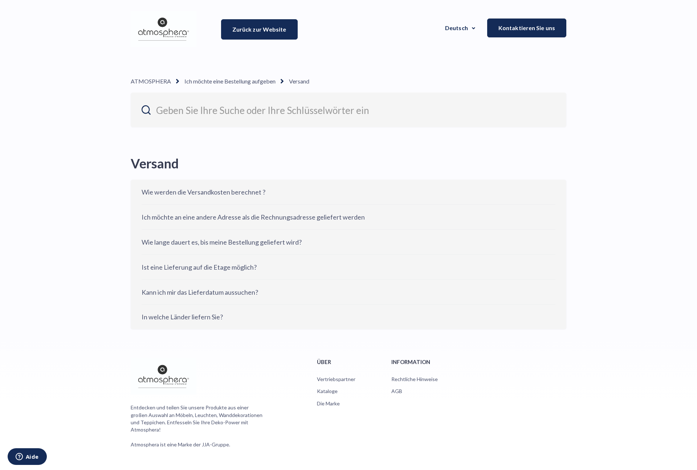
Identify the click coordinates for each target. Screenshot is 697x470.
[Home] (163, 29)
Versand (299, 81)
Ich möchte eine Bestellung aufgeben (230, 81)
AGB (396, 391)
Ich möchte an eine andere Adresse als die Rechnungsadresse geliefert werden (253, 217)
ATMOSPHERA (151, 81)
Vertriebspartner (336, 379)
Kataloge (327, 391)
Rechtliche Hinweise (414, 379)
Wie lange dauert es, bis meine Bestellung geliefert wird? (222, 242)
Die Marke (328, 403)
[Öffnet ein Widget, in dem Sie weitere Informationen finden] (27, 457)
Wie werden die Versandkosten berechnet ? (203, 192)
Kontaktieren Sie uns (526, 27)
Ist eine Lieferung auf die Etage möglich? (199, 267)
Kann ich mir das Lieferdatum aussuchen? (200, 292)
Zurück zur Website (259, 29)
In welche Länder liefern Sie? (182, 317)
